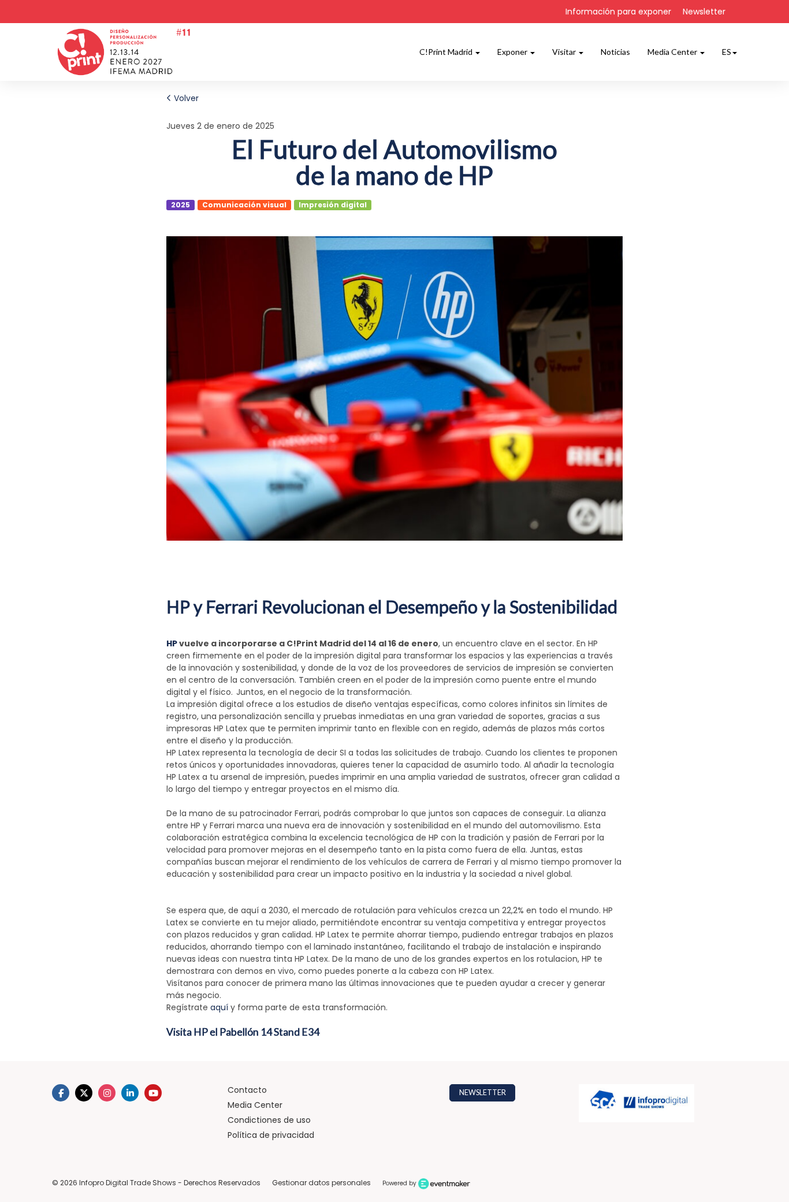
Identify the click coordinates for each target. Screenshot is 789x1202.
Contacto (247, 1090)
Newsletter (704, 11)
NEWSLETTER (482, 1092)
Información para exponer (618, 11)
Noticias (615, 52)
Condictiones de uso (269, 1120)
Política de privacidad (271, 1135)
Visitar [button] (565, 52)
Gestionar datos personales (321, 1183)
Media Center (255, 1105)
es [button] (726, 52)
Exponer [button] (513, 52)
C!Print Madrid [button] (446, 52)
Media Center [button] (673, 52)
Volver (185, 98)
